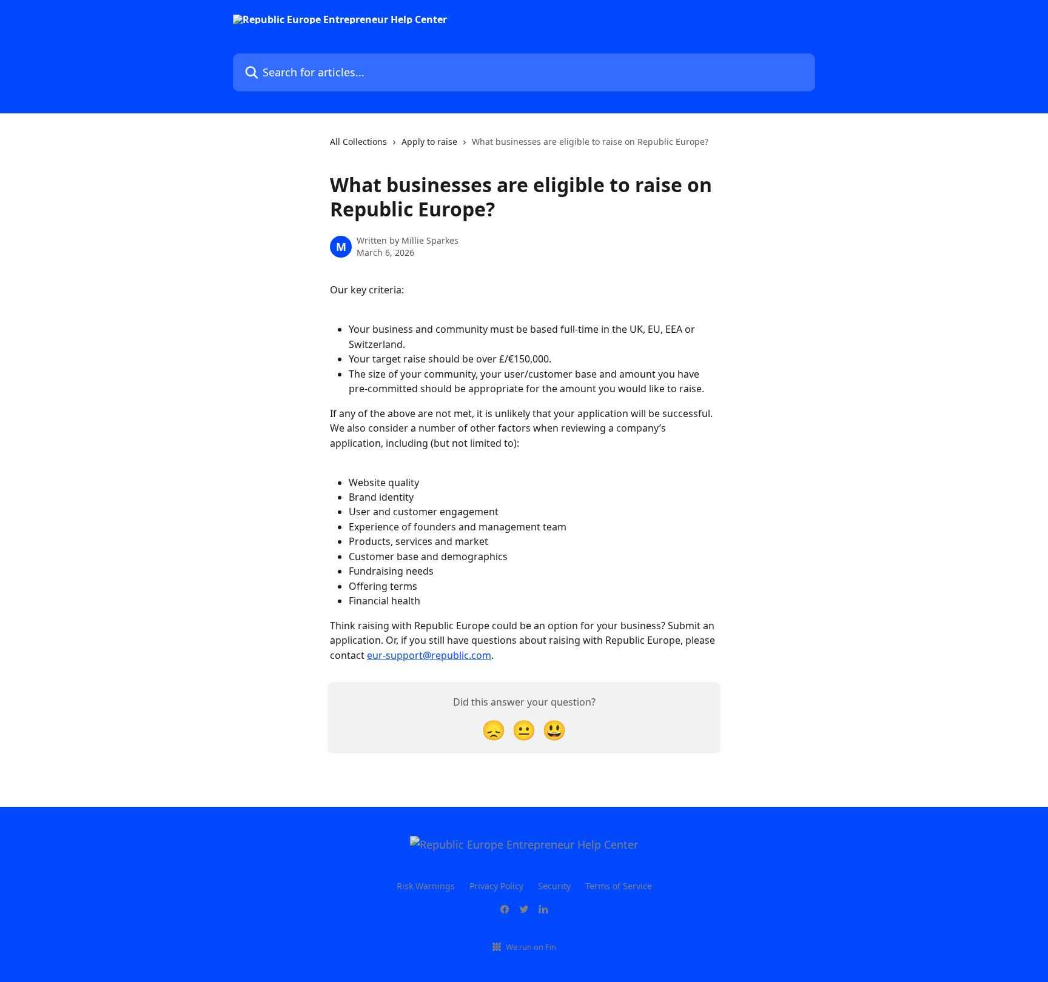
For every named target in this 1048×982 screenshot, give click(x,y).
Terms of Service (618, 886)
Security (554, 886)
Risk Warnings (426, 886)
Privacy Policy (496, 886)
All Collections (358, 141)
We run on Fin (531, 946)
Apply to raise (429, 141)
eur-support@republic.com (429, 655)
